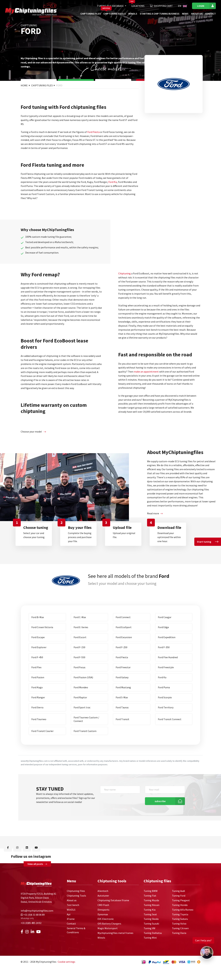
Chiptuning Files (90, 13)
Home (24, 85)
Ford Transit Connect (169, 719)
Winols (101, 937)
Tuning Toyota (180, 914)
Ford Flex (36, 667)
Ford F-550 (79, 657)
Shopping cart (163, 5)
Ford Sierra (37, 707)
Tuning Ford (178, 895)
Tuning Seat (150, 914)
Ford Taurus (122, 707)
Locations (137, 5)
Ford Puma (164, 687)
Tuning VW (149, 928)
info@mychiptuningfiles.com (37, 910)
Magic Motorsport (108, 928)
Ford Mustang (123, 687)
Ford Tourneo (38, 719)
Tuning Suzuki (151, 923)
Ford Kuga (37, 687)
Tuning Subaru (180, 918)
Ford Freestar (123, 667)
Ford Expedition (166, 637)
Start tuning (204, 541)
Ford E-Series (81, 627)
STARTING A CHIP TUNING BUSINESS (159, 13)
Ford (59, 85)
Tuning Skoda (151, 918)
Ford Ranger (38, 697)
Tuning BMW (151, 890)
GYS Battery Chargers (109, 923)
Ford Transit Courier (42, 731)
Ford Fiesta (93, 132)
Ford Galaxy (122, 677)
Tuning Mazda (151, 900)
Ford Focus (79, 667)
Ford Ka (112, 182)
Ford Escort (80, 637)
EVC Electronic (106, 918)
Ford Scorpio (165, 697)
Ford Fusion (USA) (83, 677)
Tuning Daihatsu (153, 933)
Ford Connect (123, 617)
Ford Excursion (124, 637)
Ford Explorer (38, 647)
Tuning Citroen (180, 928)
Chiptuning (124, 273)
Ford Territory (165, 707)
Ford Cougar (164, 617)
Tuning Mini (150, 937)
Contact (210, 13)
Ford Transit (122, 719)
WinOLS (132, 13)
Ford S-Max (122, 697)
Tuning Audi (178, 890)
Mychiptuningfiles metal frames (115, 933)
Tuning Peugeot (181, 900)
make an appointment (146, 371)
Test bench (73, 905)
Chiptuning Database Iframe (113, 900)
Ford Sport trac (82, 707)
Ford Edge (163, 627)
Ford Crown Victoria (42, 627)
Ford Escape (38, 637)
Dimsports (103, 909)
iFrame (71, 918)
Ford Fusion (37, 677)
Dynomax (103, 914)
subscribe (160, 801)
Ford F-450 (37, 657)
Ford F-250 (121, 647)
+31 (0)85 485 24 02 (31, 923)
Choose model (106, 68)
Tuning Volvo (179, 923)
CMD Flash (103, 905)
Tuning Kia (149, 909)
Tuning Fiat (150, 895)
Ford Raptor (80, 697)
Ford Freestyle (166, 667)
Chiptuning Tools (114, 13)
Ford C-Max (80, 617)
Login (200, 5)
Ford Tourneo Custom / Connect (86, 719)
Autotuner (103, 895)
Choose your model (31, 431)
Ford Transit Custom (85, 731)
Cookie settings (66, 961)
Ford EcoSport (124, 627)
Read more (153, 513)
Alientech (103, 890)
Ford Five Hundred (168, 657)
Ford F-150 (79, 647)
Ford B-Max (37, 617)
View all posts (36, 863)
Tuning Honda (180, 905)
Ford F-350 (164, 647)
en (180, 5)
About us (197, 13)
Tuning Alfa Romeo (182, 909)
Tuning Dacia (179, 933)
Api (68, 914)
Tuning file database (110, 5)
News (185, 13)
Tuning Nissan (151, 905)
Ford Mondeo (81, 687)
